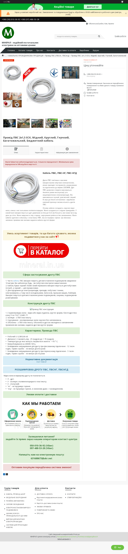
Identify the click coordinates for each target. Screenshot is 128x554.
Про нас (39, 50)
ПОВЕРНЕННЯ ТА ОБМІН (46, 510)
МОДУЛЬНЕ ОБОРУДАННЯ (16, 497)
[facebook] (4, 474)
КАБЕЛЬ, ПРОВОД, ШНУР (15, 494)
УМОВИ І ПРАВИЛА (44, 506)
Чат (119, 547)
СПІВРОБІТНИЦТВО (74, 497)
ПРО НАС (40, 513)
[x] (7, 474)
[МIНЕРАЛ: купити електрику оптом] (8, 33)
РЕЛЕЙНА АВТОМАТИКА (15, 501)
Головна (11, 50)
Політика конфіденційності (88, 537)
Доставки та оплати (67, 50)
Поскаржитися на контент (66, 537)
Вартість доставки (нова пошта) (49, 503)
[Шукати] (99, 36)
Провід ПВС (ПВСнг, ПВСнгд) (57, 56)
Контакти (51, 50)
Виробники (84, 50)
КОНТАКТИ (71, 494)
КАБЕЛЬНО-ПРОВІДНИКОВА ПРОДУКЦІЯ (25, 56)
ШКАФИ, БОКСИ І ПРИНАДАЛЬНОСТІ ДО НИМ (16, 514)
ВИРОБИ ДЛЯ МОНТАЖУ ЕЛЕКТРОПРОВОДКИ (15, 520)
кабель (16, 281)
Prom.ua (77, 534)
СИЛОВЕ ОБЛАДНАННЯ (15, 504)
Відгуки (96, 50)
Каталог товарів (25, 50)
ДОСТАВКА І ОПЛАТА (44, 494)
